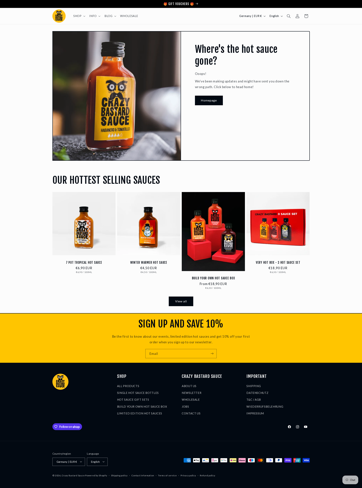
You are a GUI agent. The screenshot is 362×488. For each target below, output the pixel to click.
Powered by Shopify (96, 475)
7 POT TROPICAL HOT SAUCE (84, 262)
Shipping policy (119, 475)
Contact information (142, 475)
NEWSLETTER (191, 392)
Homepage (209, 100)
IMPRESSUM (255, 413)
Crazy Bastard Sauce (73, 475)
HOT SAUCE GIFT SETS (133, 399)
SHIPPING (253, 385)
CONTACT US (191, 413)
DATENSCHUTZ (257, 392)
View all (181, 301)
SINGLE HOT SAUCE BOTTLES (138, 392)
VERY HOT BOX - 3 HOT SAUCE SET (278, 262)
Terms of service (167, 475)
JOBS (185, 406)
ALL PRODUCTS (128, 385)
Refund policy (207, 475)
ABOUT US (189, 385)
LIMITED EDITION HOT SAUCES (139, 413)
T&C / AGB (253, 399)
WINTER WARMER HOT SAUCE (148, 262)
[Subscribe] (212, 353)
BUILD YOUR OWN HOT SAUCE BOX (213, 278)
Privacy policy (188, 475)
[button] (79, 16)
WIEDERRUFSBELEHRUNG (264, 406)
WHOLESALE (191, 399)
